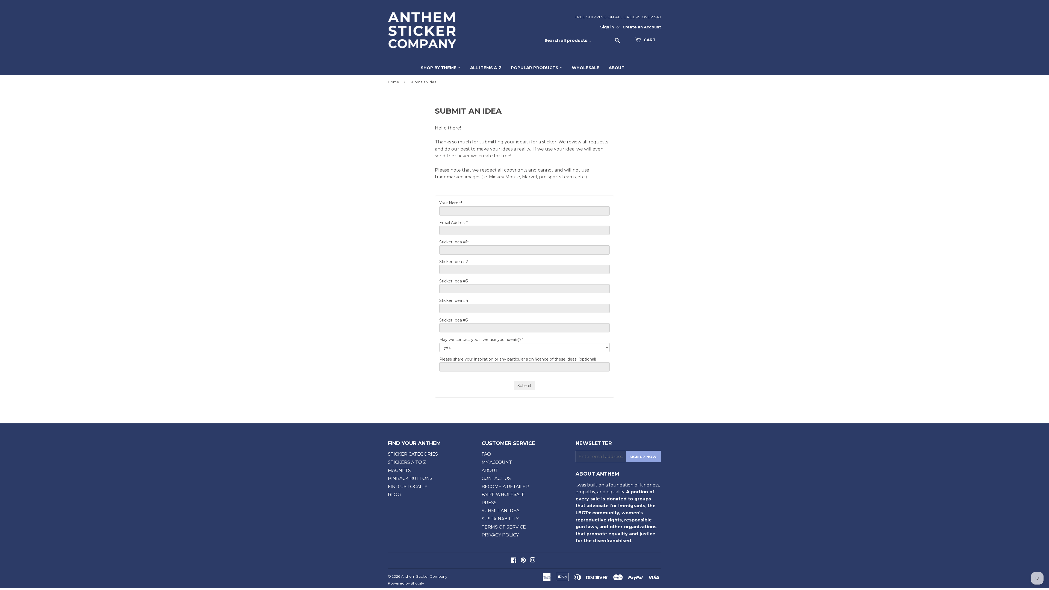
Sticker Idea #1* (454, 242)
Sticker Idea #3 (453, 281)
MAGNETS (399, 470)
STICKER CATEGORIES (413, 454)
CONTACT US (496, 478)
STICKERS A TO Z (407, 462)
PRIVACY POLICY (500, 535)
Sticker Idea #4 (453, 300)
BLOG (394, 494)
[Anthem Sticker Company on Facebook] (514, 560)
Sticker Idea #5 (453, 320)
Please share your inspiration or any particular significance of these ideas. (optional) (517, 359)
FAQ (486, 454)
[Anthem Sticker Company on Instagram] (532, 560)
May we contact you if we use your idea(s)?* (481, 339)
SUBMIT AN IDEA (500, 510)
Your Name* (450, 202)
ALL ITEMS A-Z (486, 67)
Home (393, 82)
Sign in (607, 27)
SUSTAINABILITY (500, 518)
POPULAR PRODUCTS (535, 67)
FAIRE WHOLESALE (503, 494)
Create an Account (642, 27)
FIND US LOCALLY (407, 486)
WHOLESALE (585, 67)
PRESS (489, 502)
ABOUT (616, 67)
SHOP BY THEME (439, 67)
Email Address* (453, 222)
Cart (649, 39)
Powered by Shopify (406, 583)
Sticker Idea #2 (453, 261)
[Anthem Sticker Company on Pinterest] (523, 560)
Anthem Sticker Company (424, 576)
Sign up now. (643, 457)
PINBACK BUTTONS (410, 478)
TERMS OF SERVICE (504, 527)
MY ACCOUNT (497, 462)
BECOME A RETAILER (505, 486)
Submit (524, 385)
